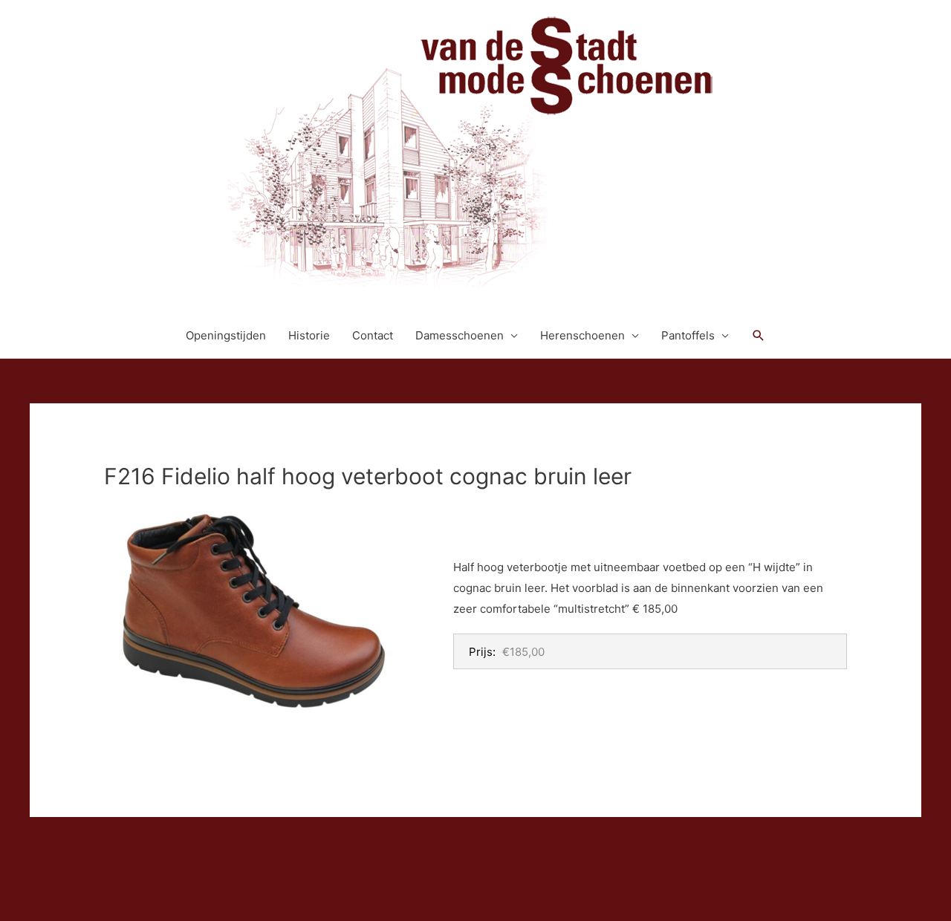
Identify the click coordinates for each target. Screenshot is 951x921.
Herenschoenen (582, 335)
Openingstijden (226, 335)
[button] (758, 335)
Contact (372, 335)
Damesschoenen (459, 335)
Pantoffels (688, 335)
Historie (309, 335)
